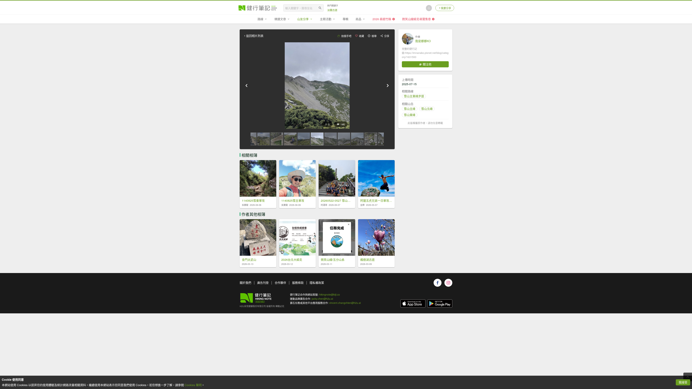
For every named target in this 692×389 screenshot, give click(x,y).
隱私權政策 (317, 283)
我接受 (683, 382)
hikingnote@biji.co (329, 294)
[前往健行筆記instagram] (448, 283)
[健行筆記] (258, 8)
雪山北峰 (427, 109)
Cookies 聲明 (193, 385)
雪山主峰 (409, 109)
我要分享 (446, 8)
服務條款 (298, 283)
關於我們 (245, 283)
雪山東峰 (409, 115)
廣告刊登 (263, 283)
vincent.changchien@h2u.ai (345, 303)
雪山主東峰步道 (414, 96)
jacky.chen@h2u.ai (322, 298)
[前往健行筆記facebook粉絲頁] (438, 283)
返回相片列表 (254, 35)
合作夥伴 (280, 283)
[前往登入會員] (429, 8)
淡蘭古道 (332, 10)
